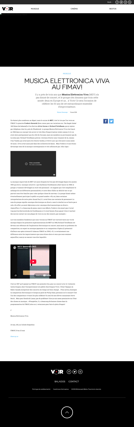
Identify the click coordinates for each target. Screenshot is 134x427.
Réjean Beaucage (62, 112)
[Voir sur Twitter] (121, 2)
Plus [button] (109, 2)
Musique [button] (35, 9)
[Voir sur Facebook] (117, 2)
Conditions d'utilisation (61, 389)
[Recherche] (130, 2)
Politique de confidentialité (41, 389)
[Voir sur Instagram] (125, 2)
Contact (73, 381)
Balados (60, 381)
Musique (67, 73)
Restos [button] (112, 9)
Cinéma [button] (74, 9)
